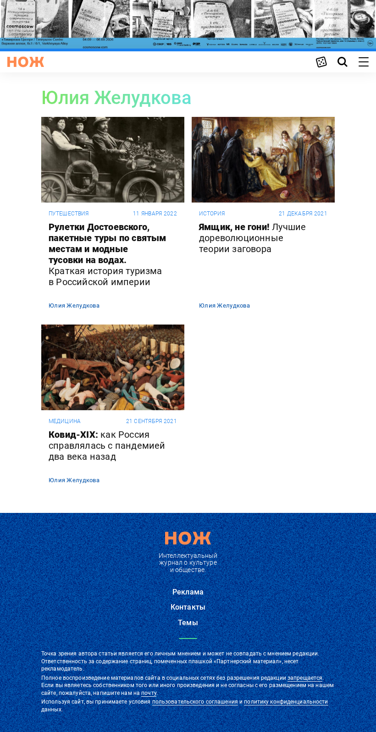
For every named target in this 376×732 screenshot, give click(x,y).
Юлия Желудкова (74, 305)
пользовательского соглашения (195, 702)
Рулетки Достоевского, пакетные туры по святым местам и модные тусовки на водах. (107, 254)
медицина (65, 421)
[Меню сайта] (364, 61)
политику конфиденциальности (286, 702)
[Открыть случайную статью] (321, 62)
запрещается (305, 678)
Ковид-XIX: (107, 445)
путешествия (68, 213)
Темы (188, 622)
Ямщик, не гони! (252, 237)
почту (148, 693)
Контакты (188, 607)
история (212, 213)
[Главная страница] (25, 61)
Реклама (188, 592)
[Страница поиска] (342, 62)
